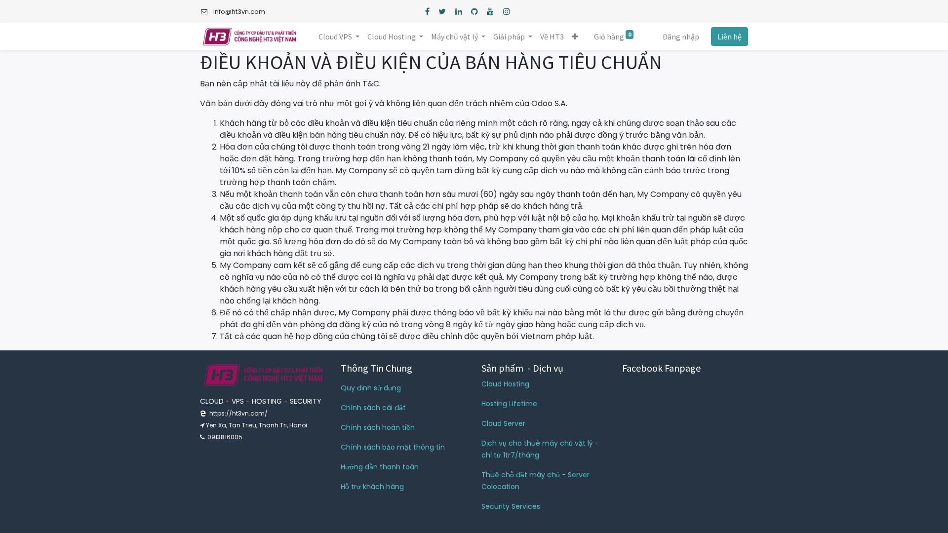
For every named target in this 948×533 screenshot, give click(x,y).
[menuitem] (552, 36)
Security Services (510, 506)
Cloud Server (503, 423)
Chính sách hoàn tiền (378, 427)
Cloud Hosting (505, 384)
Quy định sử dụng (371, 388)
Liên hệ (729, 36)
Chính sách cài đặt (373, 408)
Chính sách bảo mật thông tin (393, 447)
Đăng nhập (681, 36)
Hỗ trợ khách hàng (372, 487)
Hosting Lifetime (509, 404)
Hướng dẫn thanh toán (380, 467)
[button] (575, 36)
